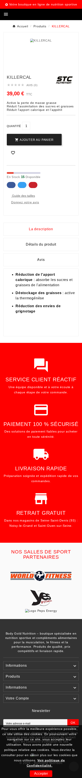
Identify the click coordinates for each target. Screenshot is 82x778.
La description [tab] (41, 229)
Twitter (22, 185)
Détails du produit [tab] (41, 244)
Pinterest (33, 185)
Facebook (11, 185)
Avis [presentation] (41, 260)
